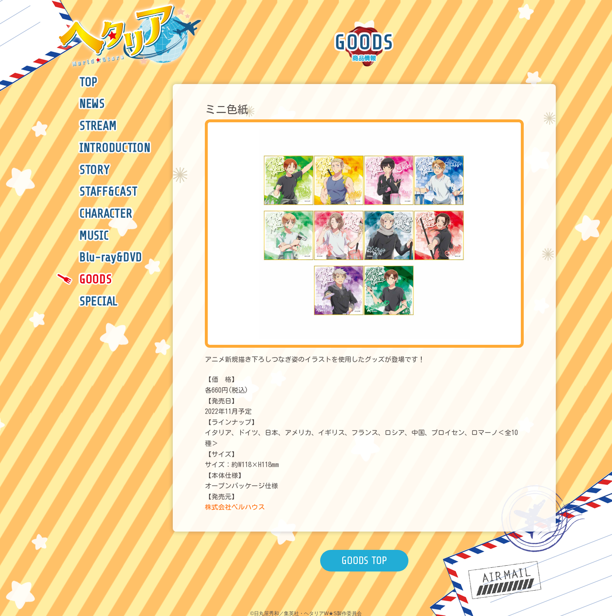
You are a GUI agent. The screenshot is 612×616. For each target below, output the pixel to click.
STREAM (98, 126)
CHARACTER (106, 213)
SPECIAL (99, 301)
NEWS (92, 104)
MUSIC (94, 235)
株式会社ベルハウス (235, 507)
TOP (89, 82)
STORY (95, 170)
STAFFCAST (108, 191)
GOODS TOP (364, 560)
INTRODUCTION (115, 148)
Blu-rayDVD (111, 257)
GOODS (96, 279)
